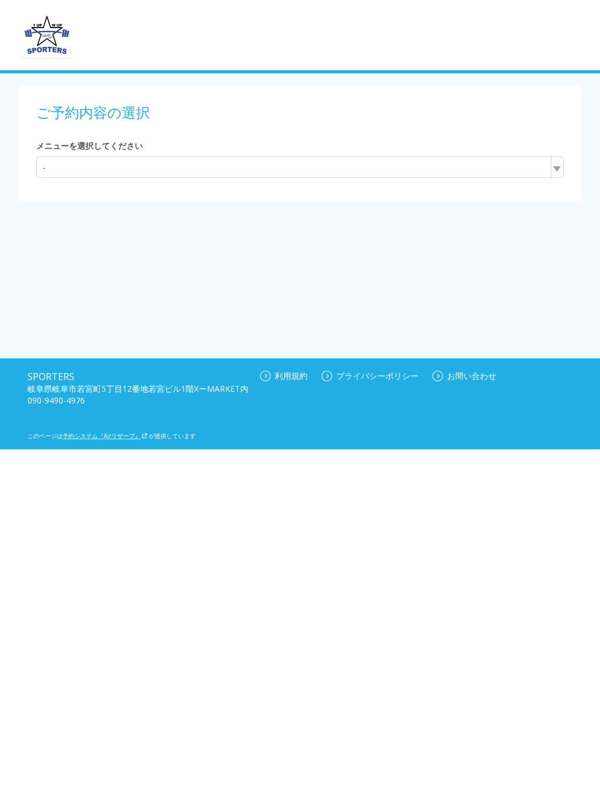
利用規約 (291, 375)
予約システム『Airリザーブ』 (102, 436)
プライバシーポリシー (377, 375)
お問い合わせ (471, 375)
